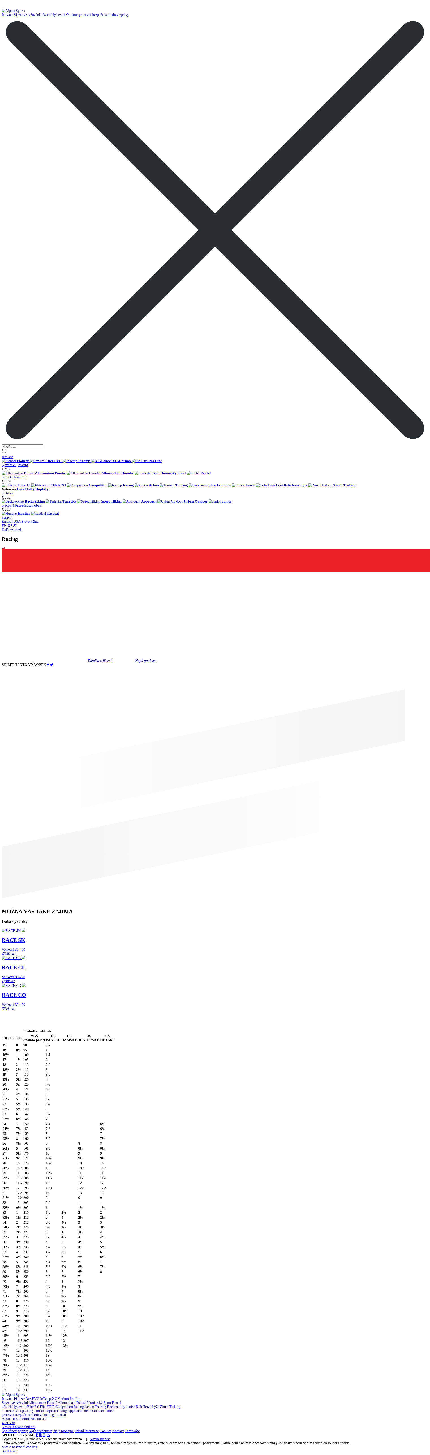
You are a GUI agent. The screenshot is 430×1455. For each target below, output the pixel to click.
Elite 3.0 (33, 1407)
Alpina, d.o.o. (11, 1419)
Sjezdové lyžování (27, 15)
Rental (116, 1403)
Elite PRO (47, 1407)
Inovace (8, 15)
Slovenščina (30, 521)
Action (89, 1407)
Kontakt (118, 1431)
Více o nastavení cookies (19, 1447)
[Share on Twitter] (51, 665)
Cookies (105, 1431)
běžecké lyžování (53, 15)
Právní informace (87, 1431)
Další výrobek (12, 529)
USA (17, 521)
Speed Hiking (57, 1411)
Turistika (40, 1411)
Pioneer (19, 1399)
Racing (79, 1407)
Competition (64, 1407)
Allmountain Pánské (42, 1403)
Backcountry (116, 1407)
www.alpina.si (25, 1427)
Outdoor (72, 15)
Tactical (60, 1415)
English (7, 521)
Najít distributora (40, 1431)
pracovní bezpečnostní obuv (99, 15)
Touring (100, 1407)
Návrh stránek (100, 1439)
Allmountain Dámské (73, 1403)
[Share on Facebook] (48, 665)
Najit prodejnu (63, 1431)
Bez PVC (33, 1399)
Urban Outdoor (93, 1411)
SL (15, 525)
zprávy (124, 15)
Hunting (48, 1415)
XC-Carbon (60, 1399)
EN (4, 525)
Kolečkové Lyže (147, 1407)
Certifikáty (132, 1431)
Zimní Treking (170, 1407)
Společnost (9, 1431)
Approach (74, 1411)
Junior (130, 1407)
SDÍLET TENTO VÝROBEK (24, 665)
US (10, 525)
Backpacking (24, 1411)
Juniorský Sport (100, 1403)
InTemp (45, 1399)
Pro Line (76, 1399)
